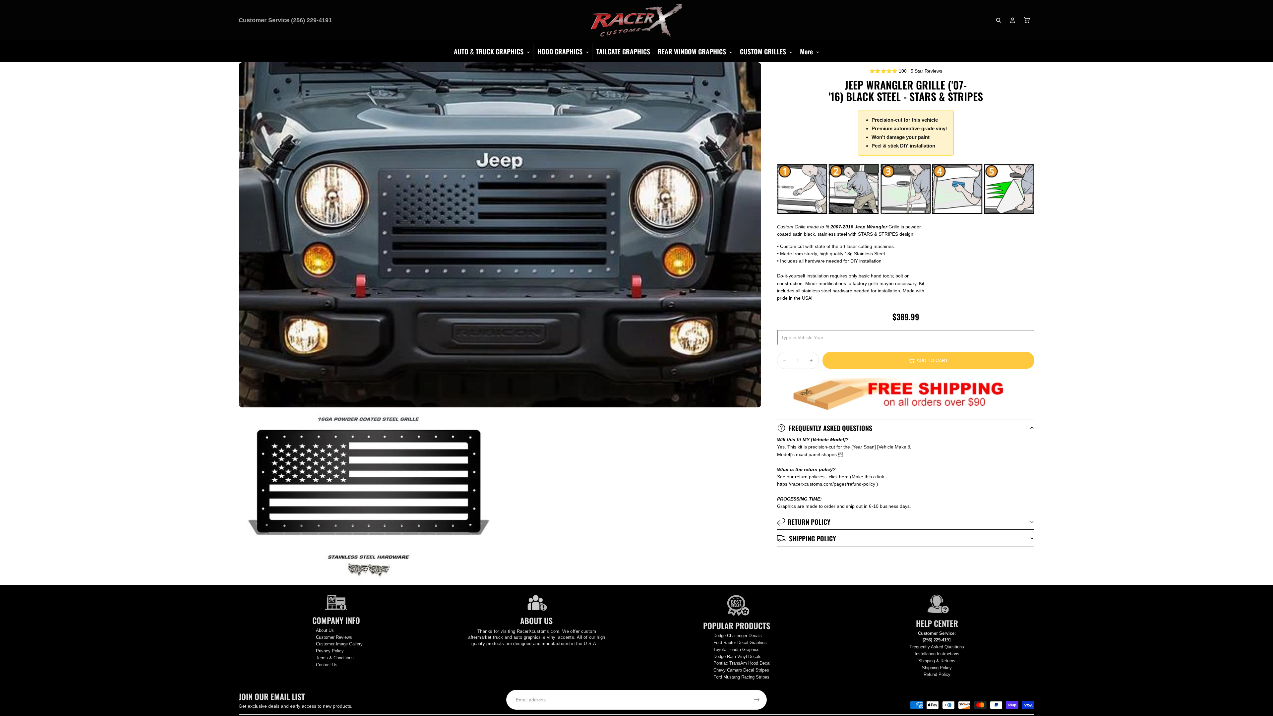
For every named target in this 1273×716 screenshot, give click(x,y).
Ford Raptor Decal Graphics (740, 642)
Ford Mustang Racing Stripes (741, 677)
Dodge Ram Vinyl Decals (737, 656)
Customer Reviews (334, 637)
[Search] (998, 20)
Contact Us (326, 664)
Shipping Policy (812, 538)
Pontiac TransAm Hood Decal (741, 663)
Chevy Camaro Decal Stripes (741, 670)
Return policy (809, 522)
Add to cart (932, 360)
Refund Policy (937, 674)
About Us (325, 630)
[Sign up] (757, 700)
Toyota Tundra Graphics (736, 649)
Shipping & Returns (936, 660)
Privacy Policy (330, 650)
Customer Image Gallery (339, 643)
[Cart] (1027, 20)
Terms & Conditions (335, 657)
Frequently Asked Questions (830, 428)
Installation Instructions (937, 653)
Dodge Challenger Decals (737, 635)
